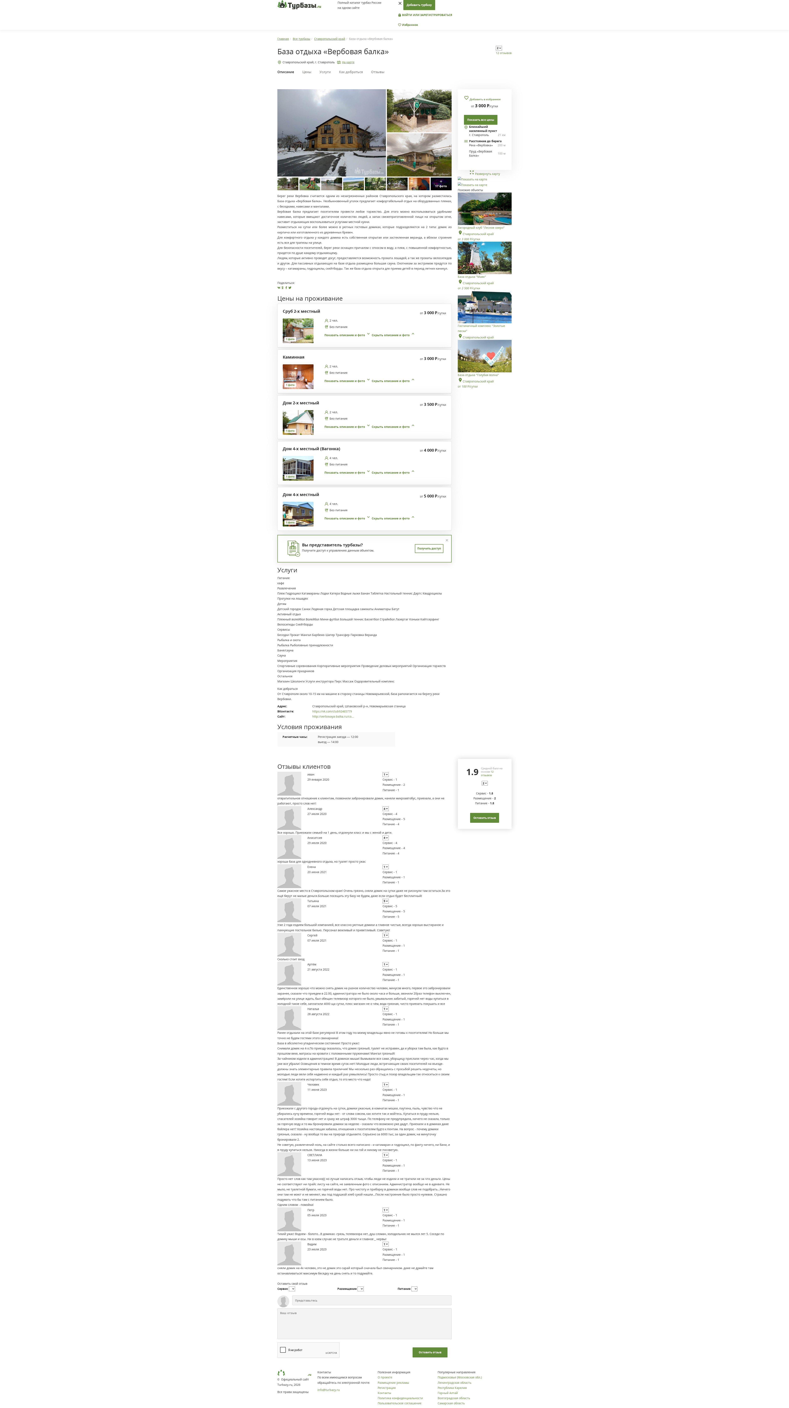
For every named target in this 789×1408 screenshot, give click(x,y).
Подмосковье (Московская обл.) (460, 1377)
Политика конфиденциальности (400, 1398)
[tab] (363, 330)
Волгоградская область (454, 1398)
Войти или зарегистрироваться (426, 15)
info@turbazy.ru (328, 1390)
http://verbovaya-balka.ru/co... (333, 716)
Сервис (282, 1289)
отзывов (487, 773)
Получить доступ (429, 548)
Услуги (325, 72)
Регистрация (387, 1388)
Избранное (409, 25)
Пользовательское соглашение (399, 1403)
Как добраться (351, 72)
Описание (285, 72)
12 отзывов (504, 53)
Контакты (384, 1393)
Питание (404, 1289)
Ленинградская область (454, 1383)
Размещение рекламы (393, 1383)
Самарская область (451, 1403)
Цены (306, 72)
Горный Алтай (448, 1393)
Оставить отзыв (430, 1352)
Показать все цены (480, 120)
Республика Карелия (452, 1388)
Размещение (347, 1289)
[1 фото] (298, 330)
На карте (348, 62)
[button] (369, 335)
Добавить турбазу (419, 5)
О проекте (385, 1377)
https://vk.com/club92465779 (332, 711)
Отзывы (377, 72)
